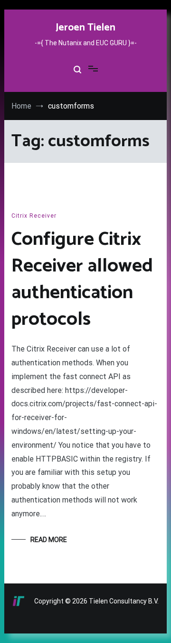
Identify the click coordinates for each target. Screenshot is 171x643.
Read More (48, 539)
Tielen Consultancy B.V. (124, 601)
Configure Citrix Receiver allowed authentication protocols (82, 279)
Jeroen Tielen (85, 28)
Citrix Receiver (34, 215)
